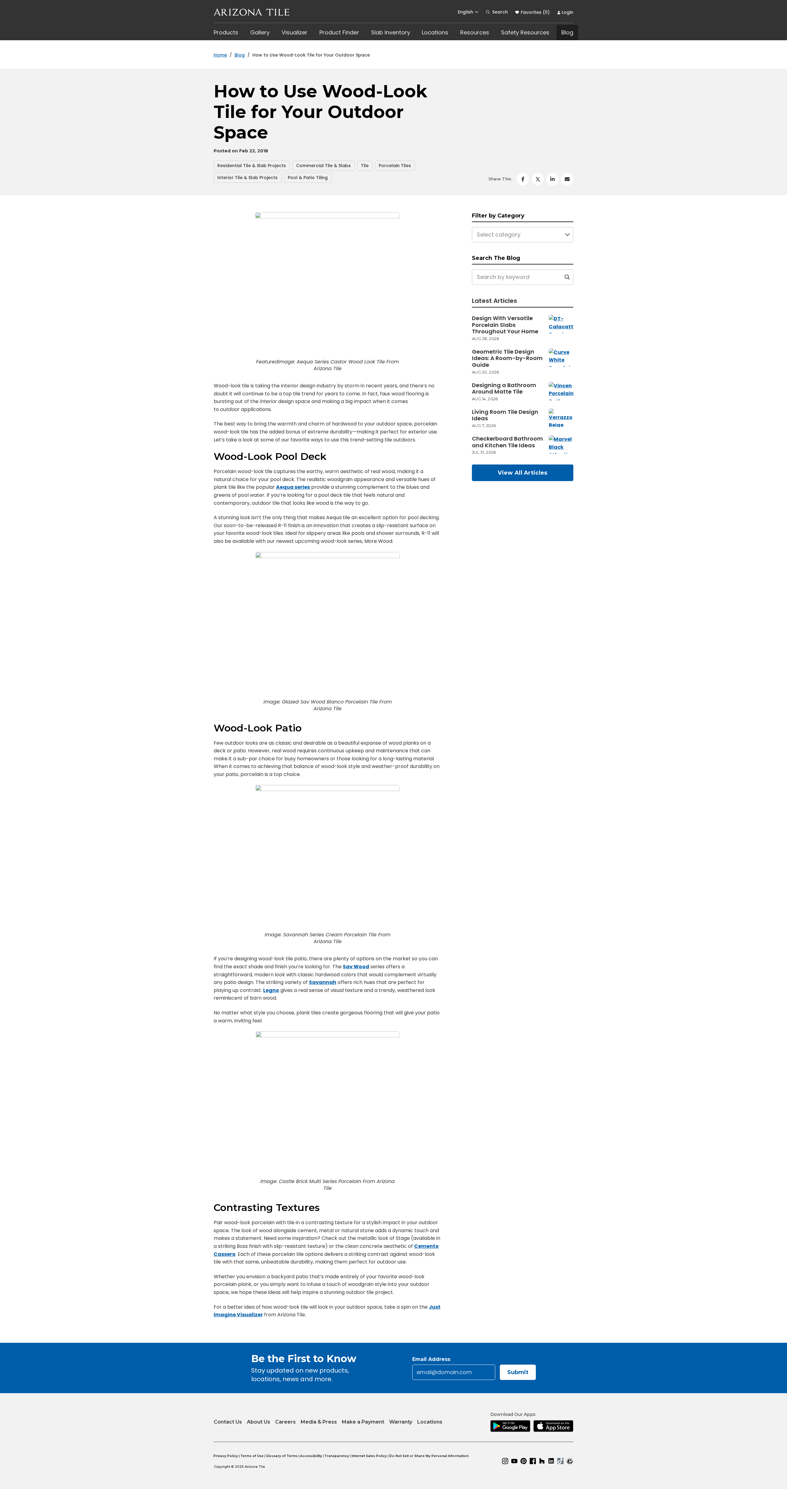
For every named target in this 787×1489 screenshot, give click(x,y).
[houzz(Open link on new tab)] (542, 1461)
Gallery (260, 32)
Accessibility (311, 1456)
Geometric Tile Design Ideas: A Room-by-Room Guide (507, 358)
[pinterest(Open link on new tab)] (523, 1461)
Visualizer (294, 32)
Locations (435, 32)
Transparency (336, 1456)
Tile (365, 166)
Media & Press (319, 1422)
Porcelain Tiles (395, 166)
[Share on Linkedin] (552, 179)
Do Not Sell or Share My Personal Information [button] (429, 1456)
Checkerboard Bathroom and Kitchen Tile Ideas (507, 442)
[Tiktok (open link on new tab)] (560, 1461)
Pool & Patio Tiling (308, 177)
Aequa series (293, 487)
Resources (474, 32)
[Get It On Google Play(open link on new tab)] (510, 1426)
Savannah (322, 982)
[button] (468, 12)
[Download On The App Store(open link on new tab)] (553, 1426)
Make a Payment (363, 1420)
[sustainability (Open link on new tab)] (570, 1461)
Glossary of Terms (282, 1456)
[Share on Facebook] (523, 179)
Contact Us (228, 1422)
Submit (517, 1372)
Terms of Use (251, 1456)
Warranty (400, 1422)
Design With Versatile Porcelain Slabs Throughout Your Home (505, 325)
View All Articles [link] (522, 472)
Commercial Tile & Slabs (323, 166)
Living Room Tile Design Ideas (505, 415)
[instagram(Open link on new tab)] (505, 1461)
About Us (258, 1422)
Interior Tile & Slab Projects (247, 177)
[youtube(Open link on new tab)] (514, 1461)
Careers (285, 1422)
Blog (567, 32)
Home (220, 55)
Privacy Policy (225, 1456)
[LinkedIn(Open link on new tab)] (551, 1461)
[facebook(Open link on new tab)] (533, 1461)
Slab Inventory (390, 32)
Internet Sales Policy (369, 1456)
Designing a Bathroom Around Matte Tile (504, 388)
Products (226, 32)
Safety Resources (525, 32)
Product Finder (339, 32)
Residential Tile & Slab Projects (251, 166)
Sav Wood (356, 966)
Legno (271, 990)
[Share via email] (567, 179)
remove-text (567, 277)
